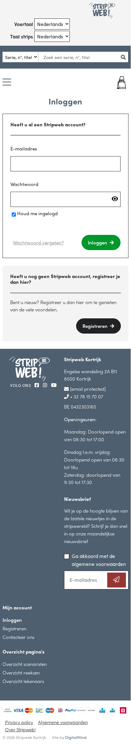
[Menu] (7, 82)
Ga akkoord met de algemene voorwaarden (99, 559)
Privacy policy (19, 722)
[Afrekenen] (117, 82)
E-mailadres (23, 148)
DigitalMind (76, 737)
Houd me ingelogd (37, 213)
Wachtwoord (24, 184)
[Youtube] (53, 384)
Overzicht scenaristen (25, 663)
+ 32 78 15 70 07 (86, 396)
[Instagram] (46, 384)
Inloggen (98, 242)
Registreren (95, 325)
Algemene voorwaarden (63, 722)
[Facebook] (37, 384)
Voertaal (23, 24)
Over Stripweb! (20, 729)
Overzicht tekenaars (23, 681)
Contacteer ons (18, 637)
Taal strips (21, 36)
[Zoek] (125, 57)
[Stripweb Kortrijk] (102, 10)
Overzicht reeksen (21, 672)
